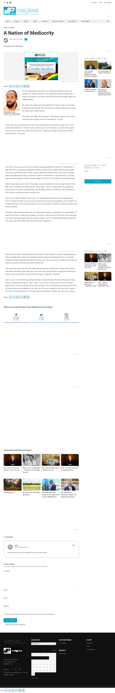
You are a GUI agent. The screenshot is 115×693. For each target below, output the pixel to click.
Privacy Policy (62, 653)
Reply (73, 545)
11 (36, 664)
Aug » (36, 678)
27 (43, 670)
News (7, 21)
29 (50, 670)
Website (6, 606)
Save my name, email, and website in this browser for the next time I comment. (30, 614)
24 (33, 670)
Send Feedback (107, 2)
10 (33, 664)
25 (36, 670)
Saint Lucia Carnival (58, 21)
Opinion (26, 21)
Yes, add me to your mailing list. (16, 624)
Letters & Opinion (9, 27)
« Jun (32, 678)
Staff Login (94, 2)
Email (100, 2)
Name (6, 590)
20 (43, 667)
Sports (35, 21)
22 (50, 667)
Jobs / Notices (72, 21)
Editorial (17, 21)
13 (43, 664)
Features (44, 21)
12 (40, 664)
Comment (7, 571)
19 (40, 667)
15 (50, 664)
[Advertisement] (79, 11)
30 (54, 670)
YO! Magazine (62, 643)
